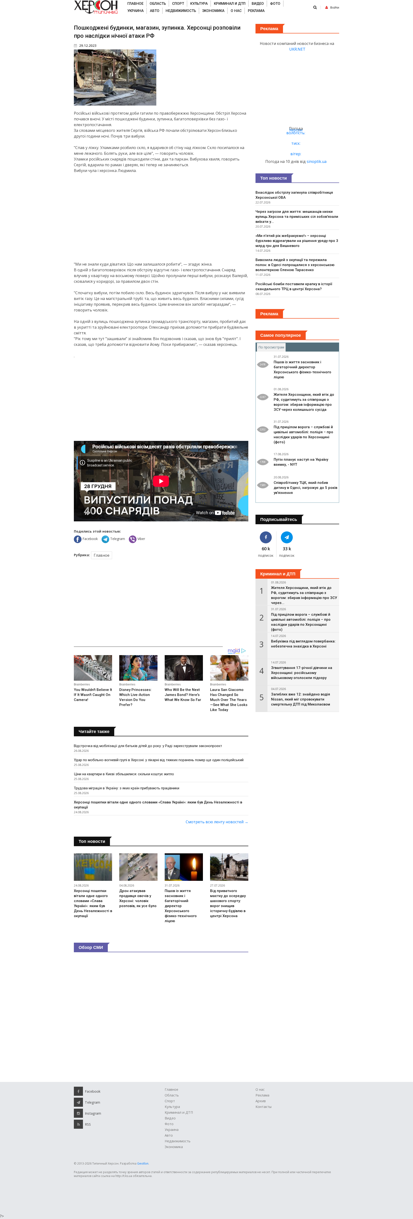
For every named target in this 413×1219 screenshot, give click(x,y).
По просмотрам (272, 347)
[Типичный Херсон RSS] (78, 1124)
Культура (199, 3)
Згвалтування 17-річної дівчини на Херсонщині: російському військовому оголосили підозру (301, 673)
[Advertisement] (161, 217)
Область (158, 3)
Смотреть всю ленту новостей (217, 821)
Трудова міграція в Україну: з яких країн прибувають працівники (126, 788)
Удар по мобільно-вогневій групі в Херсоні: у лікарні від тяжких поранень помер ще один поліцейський (159, 760)
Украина (135, 11)
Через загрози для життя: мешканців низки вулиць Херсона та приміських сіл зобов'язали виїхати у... (296, 216)
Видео (258, 3)
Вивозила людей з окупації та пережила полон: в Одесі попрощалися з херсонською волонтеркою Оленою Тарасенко (294, 265)
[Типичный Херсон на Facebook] (265, 537)
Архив (260, 1101)
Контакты (263, 1106)
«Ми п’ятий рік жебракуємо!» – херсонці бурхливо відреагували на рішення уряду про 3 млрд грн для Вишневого (296, 241)
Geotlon (142, 1163)
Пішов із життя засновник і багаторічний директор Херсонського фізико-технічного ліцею (181, 906)
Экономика (213, 11)
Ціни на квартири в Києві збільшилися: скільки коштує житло (124, 774)
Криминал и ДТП (229, 3)
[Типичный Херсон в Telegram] (287, 537)
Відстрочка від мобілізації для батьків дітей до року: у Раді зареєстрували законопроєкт (148, 746)
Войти (334, 7)
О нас (236, 11)
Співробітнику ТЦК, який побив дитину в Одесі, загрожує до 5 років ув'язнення (305, 488)
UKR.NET (297, 49)
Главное (135, 3)
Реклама (256, 11)
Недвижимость (181, 11)
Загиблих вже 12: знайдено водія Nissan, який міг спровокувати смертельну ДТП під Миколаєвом (300, 699)
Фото (275, 3)
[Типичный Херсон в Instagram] (78, 1113)
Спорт (178, 3)
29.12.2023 (87, 45)
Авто (154, 11)
